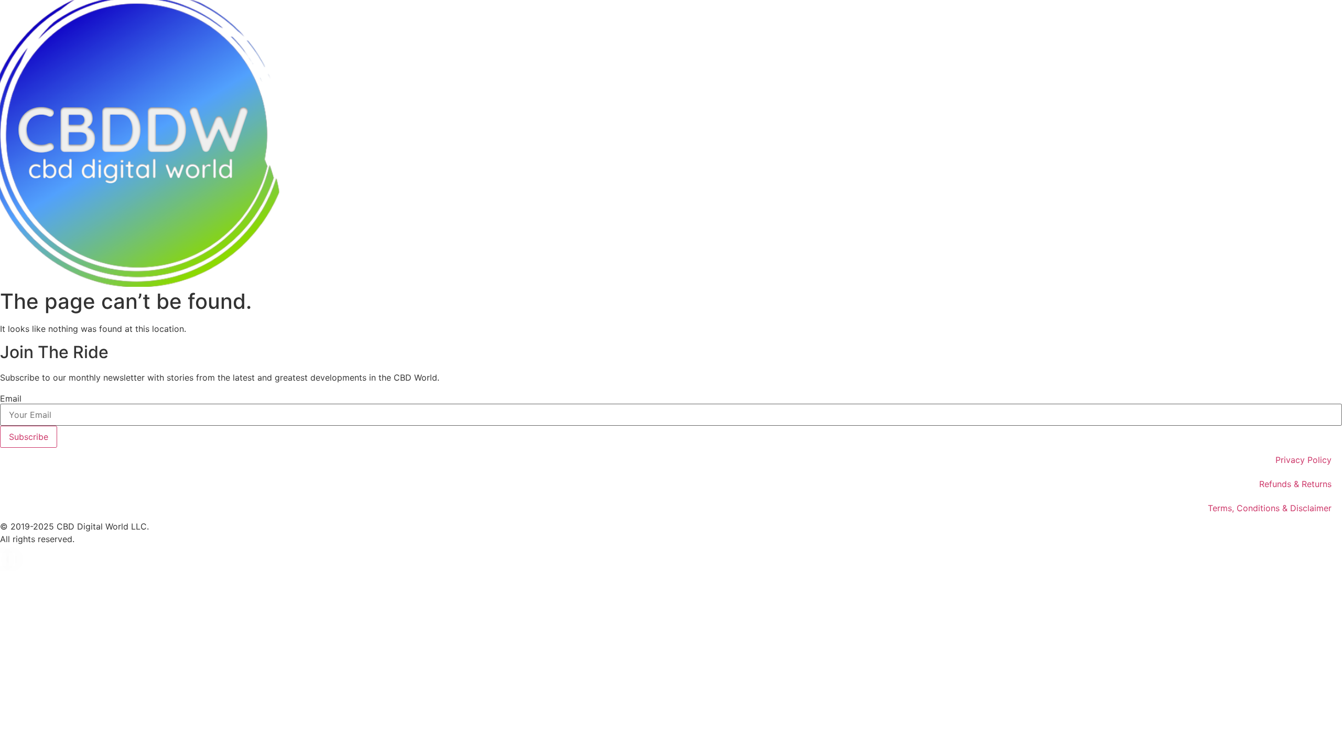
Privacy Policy (1303, 460)
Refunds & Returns (1295, 484)
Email (10, 398)
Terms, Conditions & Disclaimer (1270, 508)
